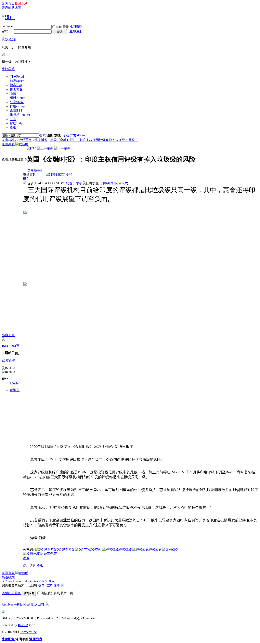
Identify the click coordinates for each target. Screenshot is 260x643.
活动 (66, 135)
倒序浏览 (107, 183)
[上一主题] (45, 148)
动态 (17, 80)
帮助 (16, 123)
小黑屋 (29, 604)
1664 (5, 346)
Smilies (49, 581)
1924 (11, 346)
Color (8, 581)
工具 (13, 119)
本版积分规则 (11, 593)
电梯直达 (29, 174)
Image (17, 581)
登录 (41, 585)
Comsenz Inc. (28, 632)
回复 (26, 558)
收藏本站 (21, 3)
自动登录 (62, 27)
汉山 (5, 140)
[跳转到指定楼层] (59, 174)
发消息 (15, 390)
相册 (17, 97)
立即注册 (75, 31)
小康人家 (8, 335)
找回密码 (75, 26)
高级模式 (8, 577)
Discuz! (23, 625)
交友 (73, 135)
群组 (17, 106)
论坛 (16, 110)
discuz (81, 135)
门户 (17, 76)
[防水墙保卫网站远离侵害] (47, 604)
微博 (13, 93)
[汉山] (8, 17)
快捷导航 (8, 69)
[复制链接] (34, 170)
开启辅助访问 (11, 8)
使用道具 (29, 565)
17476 (14, 383)
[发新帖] (21, 144)
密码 (5, 31)
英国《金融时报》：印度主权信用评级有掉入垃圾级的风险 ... (94, 140)
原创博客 (16, 89)
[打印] (31, 148)
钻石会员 (8, 361)
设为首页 (8, 3)
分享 (17, 102)
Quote (32, 581)
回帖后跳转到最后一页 (57, 593)
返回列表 (8, 144)
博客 (16, 85)
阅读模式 (121, 183)
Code (40, 581)
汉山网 (39, 604)
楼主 (26, 179)
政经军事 (25, 140)
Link (25, 581)
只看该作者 (74, 183)
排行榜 (20, 115)
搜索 (42, 135)
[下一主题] (62, 148)
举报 (13, 127)
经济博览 (41, 140)
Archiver (7, 604)
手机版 (18, 604)
